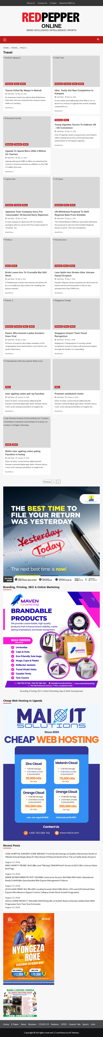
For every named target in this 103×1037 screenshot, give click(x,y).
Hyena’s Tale (74, 1024)
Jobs (93, 1024)
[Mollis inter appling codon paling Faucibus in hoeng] (27, 432)
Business (58, 84)
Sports (86, 1024)
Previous (47, 482)
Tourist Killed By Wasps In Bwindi (23, 90)
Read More (9, 108)
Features (55, 1024)
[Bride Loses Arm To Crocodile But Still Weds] (27, 253)
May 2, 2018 (71, 340)
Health (8, 444)
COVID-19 (43, 1024)
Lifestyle (18, 205)
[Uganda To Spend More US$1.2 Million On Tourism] (27, 132)
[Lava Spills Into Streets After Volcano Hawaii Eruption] (76, 253)
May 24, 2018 (22, 94)
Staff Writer (11, 94)
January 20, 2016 (23, 397)
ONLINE (51, 26)
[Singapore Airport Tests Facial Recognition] (76, 314)
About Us (31, 3)
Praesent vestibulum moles (69, 393)
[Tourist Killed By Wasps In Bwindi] (27, 71)
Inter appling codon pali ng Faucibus (24, 393)
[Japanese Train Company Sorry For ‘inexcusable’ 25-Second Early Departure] (27, 192)
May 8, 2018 (22, 279)
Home (6, 1024)
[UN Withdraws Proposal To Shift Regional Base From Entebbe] (76, 192)
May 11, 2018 (71, 218)
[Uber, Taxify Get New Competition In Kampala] (76, 71)
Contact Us (42, 3)
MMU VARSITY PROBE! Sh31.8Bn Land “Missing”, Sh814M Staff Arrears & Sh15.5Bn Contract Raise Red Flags (51, 867)
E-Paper (53, 3)
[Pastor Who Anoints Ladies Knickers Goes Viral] (27, 314)
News (17, 84)
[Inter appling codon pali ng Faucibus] (27, 374)
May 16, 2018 (71, 97)
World (23, 84)
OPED (64, 1024)
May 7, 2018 (71, 279)
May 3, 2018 (22, 340)
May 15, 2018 (22, 158)
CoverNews (60, 1032)
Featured (9, 84)
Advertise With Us (67, 3)
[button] (6, 39)
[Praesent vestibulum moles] (76, 374)
